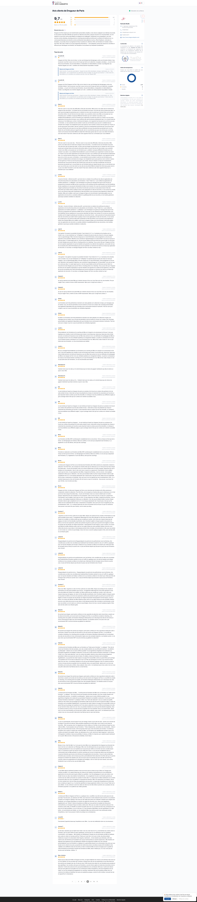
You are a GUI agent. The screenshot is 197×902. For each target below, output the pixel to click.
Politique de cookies (183, 898)
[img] (65, 30)
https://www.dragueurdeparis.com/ (130, 37)
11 (97, 881)
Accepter (167, 898)
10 (93, 881)
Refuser (175, 898)
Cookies (98, 899)
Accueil (74, 899)
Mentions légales (121, 899)
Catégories (87, 899)
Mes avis (80, 899)
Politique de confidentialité (108, 899)
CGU (93, 899)
